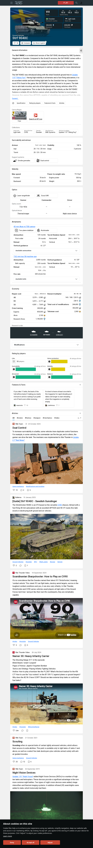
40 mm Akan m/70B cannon (24, 227)
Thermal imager (23, 214)
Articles (61, 103)
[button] (81, 50)
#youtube (22, 641)
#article (59, 562)
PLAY (65, 3)
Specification (21, 103)
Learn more (7, 836)
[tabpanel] (46, 255)
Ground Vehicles (17, 562)
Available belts (21, 279)
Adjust (50, 843)
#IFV (35, 562)
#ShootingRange (33, 727)
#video (14, 641)
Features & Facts (49, 103)
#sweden (29, 562)
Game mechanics (18, 486)
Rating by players (34, 103)
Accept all (30, 843)
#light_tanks (43, 562)
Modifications (19, 345)
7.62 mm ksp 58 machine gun (25, 256)
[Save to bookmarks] (27, 730)
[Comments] (20, 565)
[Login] (81, 3)
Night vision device (70, 214)
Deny (12, 843)
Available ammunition (23, 250)
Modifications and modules (35, 486)
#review (52, 562)
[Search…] (76, 3)
